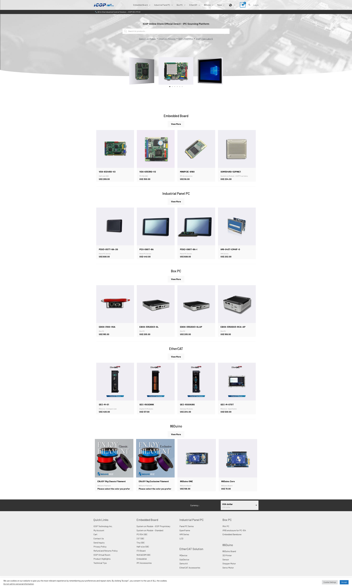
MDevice (183, 555)
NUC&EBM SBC (144, 554)
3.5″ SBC (140, 538)
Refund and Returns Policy (106, 550)
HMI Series (184, 534)
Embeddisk (142, 558)
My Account (99, 530)
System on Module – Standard (150, 530)
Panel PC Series (186, 526)
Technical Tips (100, 563)
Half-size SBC (143, 546)
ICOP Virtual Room (102, 554)
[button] (149, 5)
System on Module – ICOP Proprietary (153, 526)
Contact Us (99, 538)
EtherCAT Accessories (189, 567)
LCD (181, 538)
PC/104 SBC (142, 534)
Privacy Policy (100, 546)
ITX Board (141, 550)
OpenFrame (184, 530)
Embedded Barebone (231, 534)
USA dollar (227, 504)
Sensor (225, 559)
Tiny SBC (141, 542)
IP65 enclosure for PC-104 (234, 530)
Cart (95, 534)
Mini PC (225, 526)
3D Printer (227, 555)
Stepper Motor (229, 563)
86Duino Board (229, 551)
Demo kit (183, 563)
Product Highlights (102, 558)
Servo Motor (228, 567)
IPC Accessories (144, 563)
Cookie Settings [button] (330, 582)
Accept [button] (344, 582)
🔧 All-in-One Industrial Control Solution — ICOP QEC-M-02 (117, 12)
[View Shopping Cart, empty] (242, 5)
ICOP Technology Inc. (103, 526)
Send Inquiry (99, 542)
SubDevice (184, 559)
